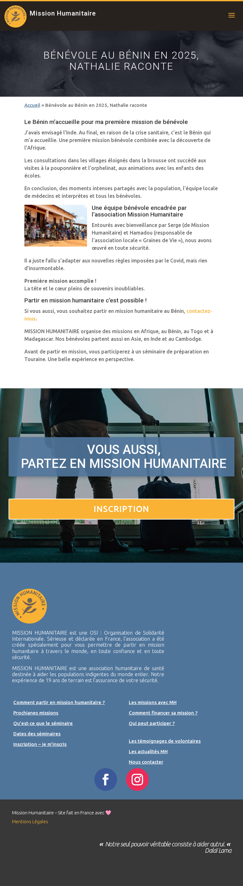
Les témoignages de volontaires (165, 741)
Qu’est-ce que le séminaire (43, 723)
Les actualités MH (148, 751)
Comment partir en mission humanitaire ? (59, 702)
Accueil (32, 105)
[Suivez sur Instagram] (137, 779)
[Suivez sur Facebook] (105, 779)
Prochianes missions (35, 712)
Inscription (121, 509)
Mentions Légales (30, 821)
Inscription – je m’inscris (39, 744)
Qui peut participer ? (152, 723)
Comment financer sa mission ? (163, 712)
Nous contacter (146, 762)
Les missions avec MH (153, 702)
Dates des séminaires (36, 733)
